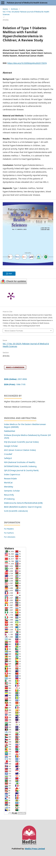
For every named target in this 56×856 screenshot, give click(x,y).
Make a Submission (15, 367)
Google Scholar (11, 446)
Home (5, 9)
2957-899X (15, 379)
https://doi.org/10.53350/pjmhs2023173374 (27, 63)
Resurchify (9, 494)
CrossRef (8, 454)
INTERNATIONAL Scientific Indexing (20, 466)
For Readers (9, 529)
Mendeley (8, 486)
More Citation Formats (14, 330)
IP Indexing (9, 499)
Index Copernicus (12, 474)
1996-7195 (15, 384)
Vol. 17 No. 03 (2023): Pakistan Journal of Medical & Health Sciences (26, 13)
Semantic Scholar (12, 490)
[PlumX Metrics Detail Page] (11, 296)
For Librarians (9, 537)
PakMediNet (9, 431)
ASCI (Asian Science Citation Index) (20, 450)
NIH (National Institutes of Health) (19, 462)
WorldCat (8, 482)
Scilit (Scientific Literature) (16, 511)
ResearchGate (10, 478)
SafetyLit (8, 458)
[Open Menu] (2, 2)
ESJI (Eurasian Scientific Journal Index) (21, 442)
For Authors (9, 533)
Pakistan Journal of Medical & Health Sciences (27, 2)
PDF (10, 273)
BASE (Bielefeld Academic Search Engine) (22, 507)
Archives (14, 9)
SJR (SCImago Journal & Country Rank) (21, 470)
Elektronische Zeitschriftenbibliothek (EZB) (23, 503)
